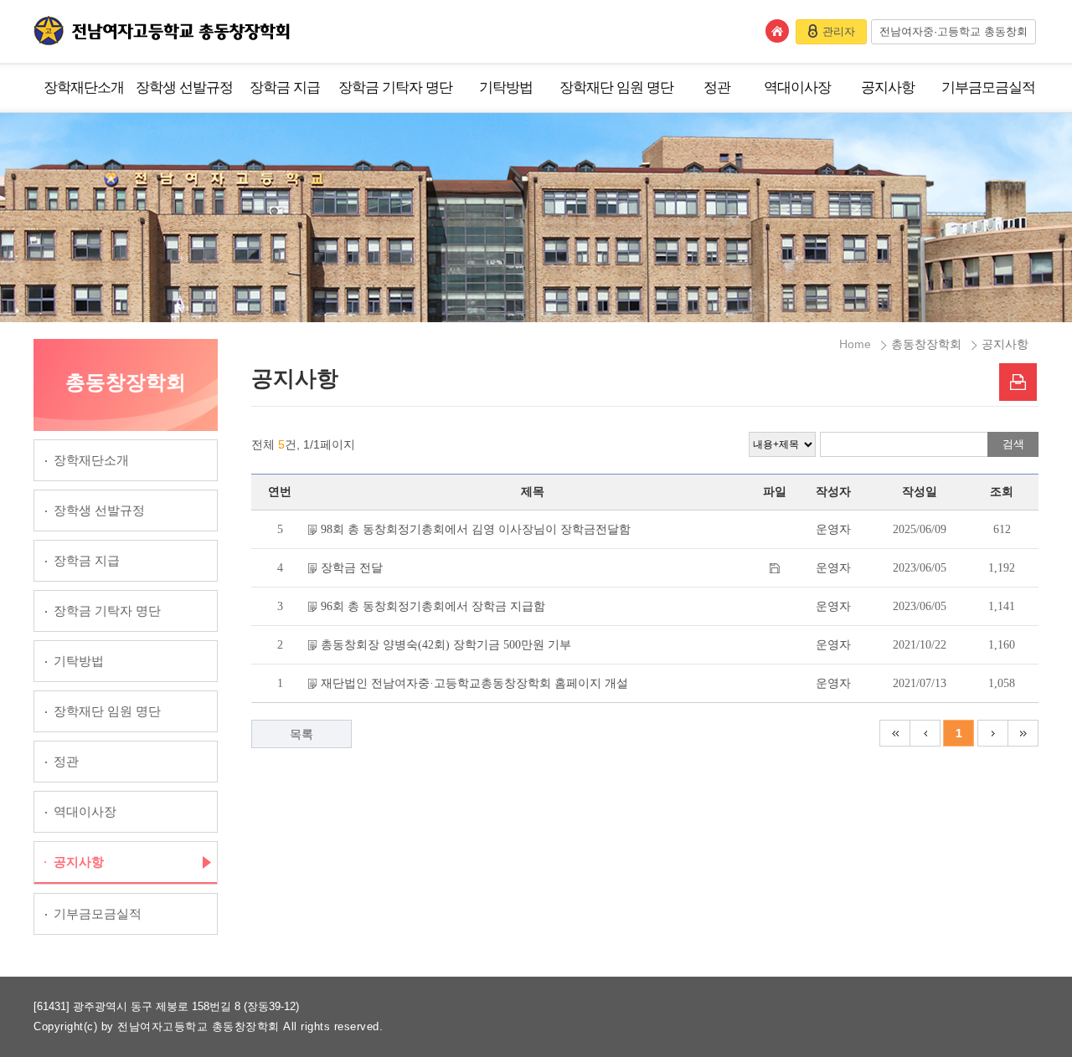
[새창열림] (1018, 382)
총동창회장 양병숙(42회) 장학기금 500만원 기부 (446, 645)
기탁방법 (506, 87)
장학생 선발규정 (184, 87)
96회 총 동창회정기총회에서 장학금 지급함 (433, 606)
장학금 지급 (285, 87)
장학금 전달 (352, 568)
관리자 (838, 31)
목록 (301, 734)
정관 (717, 87)
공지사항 (888, 87)
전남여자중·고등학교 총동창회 (953, 31)
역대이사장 (797, 87)
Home (855, 344)
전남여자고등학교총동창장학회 (162, 30)
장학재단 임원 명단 (616, 87)
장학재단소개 (84, 87)
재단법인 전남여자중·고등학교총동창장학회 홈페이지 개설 (474, 683)
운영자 (833, 529)
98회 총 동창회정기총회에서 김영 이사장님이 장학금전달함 (476, 529)
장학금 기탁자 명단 (395, 87)
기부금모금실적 (988, 87)
